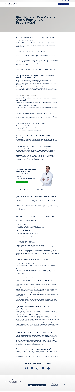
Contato (45, 4)
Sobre (41, 4)
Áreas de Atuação (52, 4)
